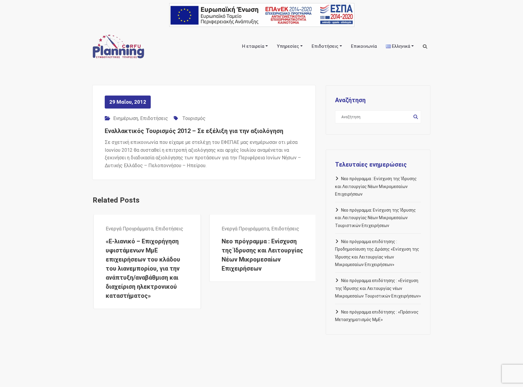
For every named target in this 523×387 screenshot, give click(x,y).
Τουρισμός (194, 118)
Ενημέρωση (125, 118)
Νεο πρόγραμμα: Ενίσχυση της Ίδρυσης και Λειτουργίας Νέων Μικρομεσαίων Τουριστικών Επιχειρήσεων (375, 218)
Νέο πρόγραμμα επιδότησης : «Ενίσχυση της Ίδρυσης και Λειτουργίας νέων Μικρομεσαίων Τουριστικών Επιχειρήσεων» (378, 288)
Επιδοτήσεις (154, 118)
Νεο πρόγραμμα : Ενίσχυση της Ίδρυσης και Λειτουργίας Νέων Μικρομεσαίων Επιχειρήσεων (376, 186)
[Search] (425, 46)
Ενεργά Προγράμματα (128, 229)
